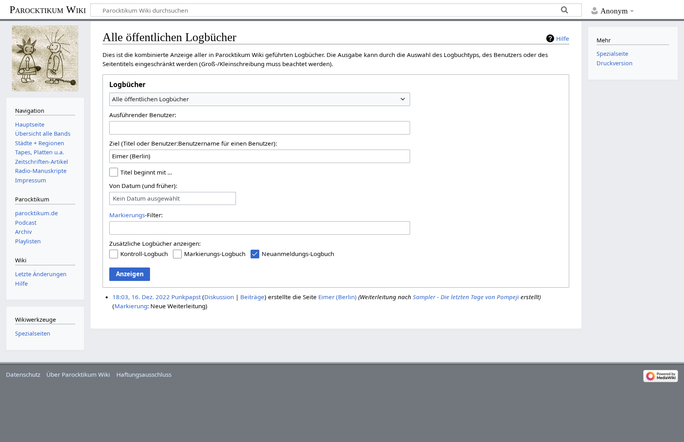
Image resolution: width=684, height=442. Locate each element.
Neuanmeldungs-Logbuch (298, 254)
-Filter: (136, 215)
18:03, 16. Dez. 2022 (141, 297)
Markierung (130, 306)
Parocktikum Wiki (48, 9)
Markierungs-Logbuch (214, 254)
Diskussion (219, 297)
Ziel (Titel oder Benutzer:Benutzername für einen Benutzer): (193, 143)
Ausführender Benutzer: (142, 115)
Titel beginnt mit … (146, 172)
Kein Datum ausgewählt (146, 198)
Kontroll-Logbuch (144, 254)
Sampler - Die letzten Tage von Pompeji (466, 297)
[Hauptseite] (45, 58)
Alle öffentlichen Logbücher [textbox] (150, 99)
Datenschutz (23, 374)
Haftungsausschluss (143, 374)
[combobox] (259, 99)
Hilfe (562, 38)
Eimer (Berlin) (337, 297)
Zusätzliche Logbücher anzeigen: (155, 243)
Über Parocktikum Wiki (78, 374)
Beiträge (252, 297)
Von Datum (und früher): (143, 186)
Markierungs (127, 215)
